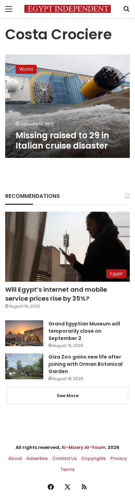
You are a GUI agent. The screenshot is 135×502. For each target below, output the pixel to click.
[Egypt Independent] (67, 9)
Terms (68, 469)
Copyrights (93, 458)
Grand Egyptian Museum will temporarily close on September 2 (84, 331)
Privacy (118, 458)
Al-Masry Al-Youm (83, 447)
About (15, 458)
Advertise (37, 458)
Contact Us (64, 458)
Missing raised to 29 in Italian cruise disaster (62, 140)
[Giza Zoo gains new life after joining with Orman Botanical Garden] (24, 366)
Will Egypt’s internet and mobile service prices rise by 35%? (56, 293)
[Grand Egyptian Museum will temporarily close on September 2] (24, 333)
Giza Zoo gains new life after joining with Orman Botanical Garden (85, 364)
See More (68, 395)
